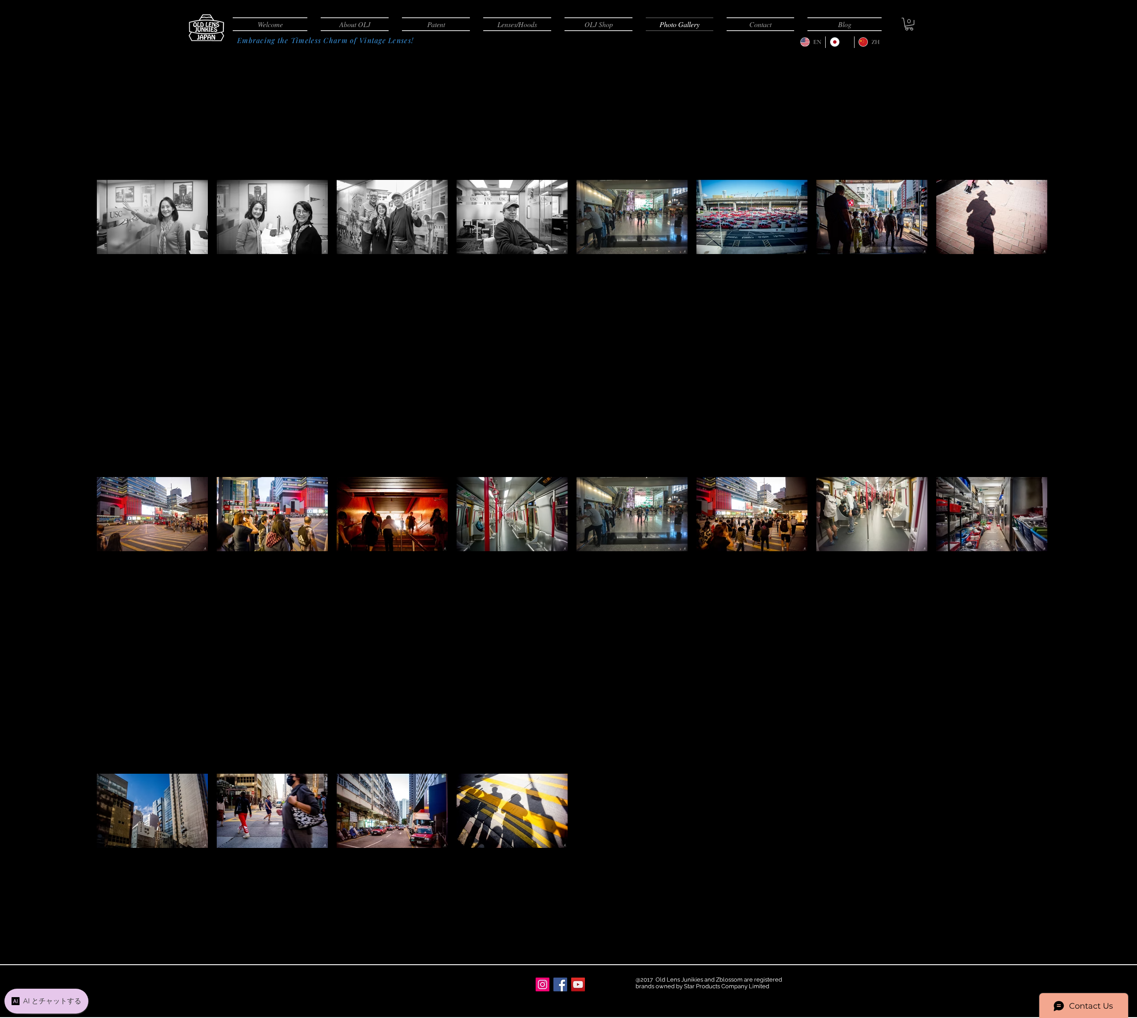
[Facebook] (560, 984)
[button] (909, 24)
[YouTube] (578, 984)
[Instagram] (542, 984)
